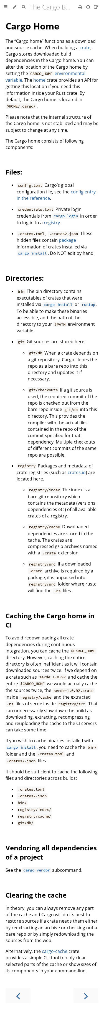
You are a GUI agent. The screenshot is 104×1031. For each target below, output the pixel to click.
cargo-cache (54, 951)
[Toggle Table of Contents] (5, 7)
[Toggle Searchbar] (23, 7)
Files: (14, 171)
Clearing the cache (36, 895)
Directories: (25, 278)
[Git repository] (89, 7)
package (67, 240)
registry (52, 223)
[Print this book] (81, 7)
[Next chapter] (85, 995)
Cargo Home (32, 26)
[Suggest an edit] (96, 7)
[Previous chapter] (18, 995)
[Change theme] (14, 7)
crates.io (77, 472)
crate (85, 47)
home (39, 80)
